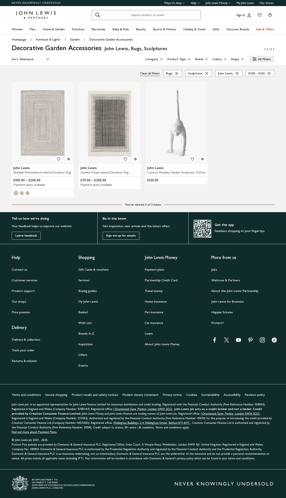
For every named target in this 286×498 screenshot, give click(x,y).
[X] (226, 341)
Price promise (21, 312)
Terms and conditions (26, 395)
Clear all (150, 73)
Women (17, 29)
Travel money (154, 291)
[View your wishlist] (258, 15)
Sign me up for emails (121, 235)
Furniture (78, 29)
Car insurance (154, 323)
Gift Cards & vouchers (93, 269)
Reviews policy (255, 395)
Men (33, 29)
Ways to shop (173, 3)
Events (83, 365)
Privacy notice (172, 395)
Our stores (266, 3)
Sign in (240, 15)
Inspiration (85, 344)
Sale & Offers (265, 29)
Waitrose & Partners (225, 280)
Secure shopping (56, 395)
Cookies (191, 395)
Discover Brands (238, 29)
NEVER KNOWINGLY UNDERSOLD (36, 2)
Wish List (85, 323)
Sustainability (210, 395)
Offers (82, 355)
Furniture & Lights (48, 39)
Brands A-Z (86, 333)
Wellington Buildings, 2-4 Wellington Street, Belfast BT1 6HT (152, 423)
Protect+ (217, 323)
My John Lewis (245, 3)
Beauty (141, 29)
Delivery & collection (26, 339)
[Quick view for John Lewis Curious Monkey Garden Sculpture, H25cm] (202, 159)
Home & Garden (54, 29)
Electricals (98, 29)
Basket (83, 312)
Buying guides (87, 291)
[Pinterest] (250, 341)
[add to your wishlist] (58, 159)
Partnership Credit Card (161, 280)
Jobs (214, 269)
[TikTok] (274, 341)
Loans (149, 333)
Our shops (19, 301)
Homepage (19, 39)
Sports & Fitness (164, 29)
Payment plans (154, 269)
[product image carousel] (43, 123)
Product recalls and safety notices (95, 395)
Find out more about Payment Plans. (34, 432)
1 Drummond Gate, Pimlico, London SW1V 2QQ (143, 409)
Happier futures (222, 312)
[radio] (15, 193)
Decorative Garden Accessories (111, 39)
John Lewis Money (216, 3)
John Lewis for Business (227, 301)
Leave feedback (26, 235)
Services (84, 280)
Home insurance (156, 301)
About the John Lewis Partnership (234, 291)
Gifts (216, 29)
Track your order (23, 350)
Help (193, 3)
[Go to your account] (249, 15)
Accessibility (232, 395)
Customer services (24, 280)
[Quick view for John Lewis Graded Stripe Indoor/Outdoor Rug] (135, 159)
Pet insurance (154, 312)
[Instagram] (262, 341)
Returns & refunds (24, 361)
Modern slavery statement (140, 395)
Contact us (19, 269)
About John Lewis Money (162, 344)
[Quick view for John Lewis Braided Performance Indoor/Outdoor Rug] (68, 159)
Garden (75, 39)
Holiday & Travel (194, 29)
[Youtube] (238, 341)
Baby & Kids (120, 29)
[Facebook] (214, 341)
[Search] (98, 15)
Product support (23, 291)
